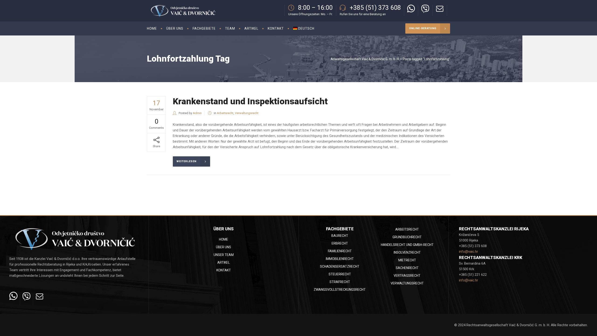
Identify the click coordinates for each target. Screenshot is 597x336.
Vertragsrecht (407, 275)
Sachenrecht (407, 268)
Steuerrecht (340, 274)
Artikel (223, 262)
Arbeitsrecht (225, 113)
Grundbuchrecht (407, 237)
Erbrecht (340, 243)
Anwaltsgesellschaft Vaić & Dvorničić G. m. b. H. (365, 59)
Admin (197, 113)
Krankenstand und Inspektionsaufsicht (250, 101)
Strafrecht (340, 282)
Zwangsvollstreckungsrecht (340, 289)
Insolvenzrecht (407, 252)
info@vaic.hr (468, 251)
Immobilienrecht (340, 259)
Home (223, 239)
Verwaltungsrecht (246, 113)
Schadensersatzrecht (339, 266)
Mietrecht (407, 260)
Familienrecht (340, 251)
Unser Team (224, 255)
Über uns (223, 247)
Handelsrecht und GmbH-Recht (407, 245)
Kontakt (223, 270)
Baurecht (339, 236)
